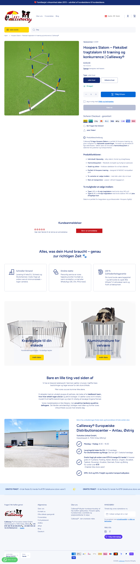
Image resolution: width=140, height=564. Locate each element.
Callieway (122, 561)
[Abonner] (133, 514)
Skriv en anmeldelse (89, 231)
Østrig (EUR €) (11, 556)
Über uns (41, 509)
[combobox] (83, 30)
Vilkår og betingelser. (106, 102)
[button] (134, 16)
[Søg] (33, 30)
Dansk (24, 556)
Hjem (6, 35)
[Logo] (18, 16)
